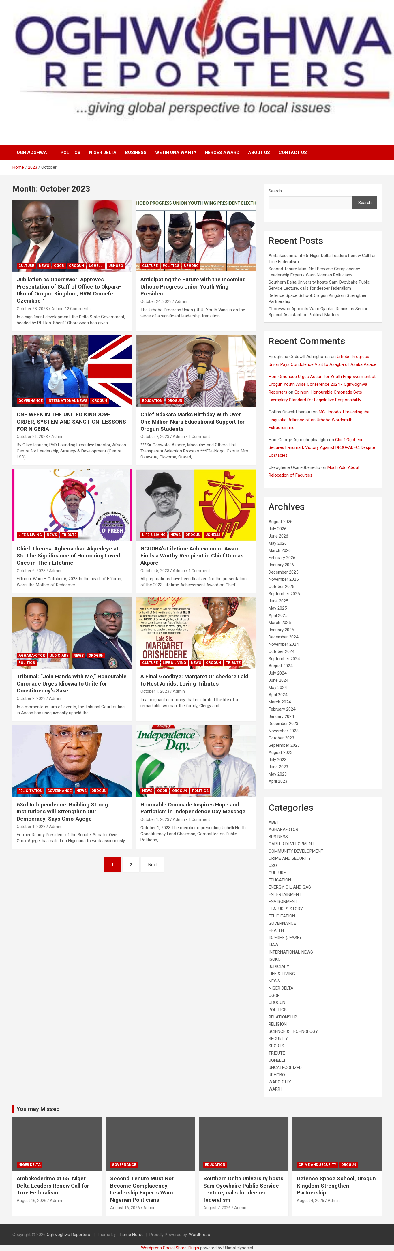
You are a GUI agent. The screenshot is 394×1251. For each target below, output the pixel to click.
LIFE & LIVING (30, 535)
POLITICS (70, 152)
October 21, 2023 (32, 436)
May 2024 (278, 687)
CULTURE (26, 266)
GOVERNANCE (30, 401)
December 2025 (283, 572)
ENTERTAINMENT (285, 894)
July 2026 (277, 528)
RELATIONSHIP (283, 1017)
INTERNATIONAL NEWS (67, 401)
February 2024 (282, 709)
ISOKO (275, 959)
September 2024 (284, 658)
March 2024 (280, 702)
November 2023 (284, 730)
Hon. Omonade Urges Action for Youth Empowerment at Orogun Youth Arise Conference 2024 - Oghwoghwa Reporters (322, 384)
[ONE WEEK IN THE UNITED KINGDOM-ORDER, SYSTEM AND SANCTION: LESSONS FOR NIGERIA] (72, 371)
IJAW (273, 944)
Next (152, 864)
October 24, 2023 (156, 301)
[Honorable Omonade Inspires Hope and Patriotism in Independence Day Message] (196, 761)
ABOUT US (259, 152)
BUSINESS (136, 152)
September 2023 (284, 745)
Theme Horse (131, 1234)
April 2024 (278, 694)
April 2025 (278, 615)
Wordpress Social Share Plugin (170, 1247)
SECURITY (278, 1038)
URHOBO (115, 266)
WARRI (275, 1089)
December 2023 (283, 723)
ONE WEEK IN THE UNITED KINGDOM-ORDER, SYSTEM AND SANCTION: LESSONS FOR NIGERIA (71, 421)
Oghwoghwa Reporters (69, 1234)
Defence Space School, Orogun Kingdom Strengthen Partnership (336, 1185)
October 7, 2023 (154, 436)
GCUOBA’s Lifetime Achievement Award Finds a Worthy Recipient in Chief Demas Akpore (191, 555)
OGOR (59, 266)
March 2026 (280, 550)
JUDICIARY (59, 655)
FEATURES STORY (286, 908)
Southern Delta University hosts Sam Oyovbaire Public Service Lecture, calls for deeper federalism (243, 1189)
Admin (57, 308)
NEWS (44, 266)
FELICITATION (30, 791)
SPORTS (276, 1045)
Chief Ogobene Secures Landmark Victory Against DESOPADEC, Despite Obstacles (322, 447)
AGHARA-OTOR (31, 655)
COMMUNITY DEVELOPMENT (296, 851)
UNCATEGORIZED (285, 1067)
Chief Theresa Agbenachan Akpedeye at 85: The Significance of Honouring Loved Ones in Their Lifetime (68, 555)
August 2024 (280, 665)
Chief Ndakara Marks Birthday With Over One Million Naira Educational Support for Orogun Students (192, 421)
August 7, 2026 (217, 1207)
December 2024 (283, 637)
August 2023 (280, 752)
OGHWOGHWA (32, 152)
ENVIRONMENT (283, 901)
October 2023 (281, 738)
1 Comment (199, 436)
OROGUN (76, 266)
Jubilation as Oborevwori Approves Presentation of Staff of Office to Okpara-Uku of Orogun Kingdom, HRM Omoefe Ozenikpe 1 (69, 290)
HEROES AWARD (222, 152)
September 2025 (284, 593)
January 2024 (281, 716)
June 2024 (278, 680)
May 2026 (278, 543)
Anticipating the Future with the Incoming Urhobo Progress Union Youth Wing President (193, 286)
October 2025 (281, 586)
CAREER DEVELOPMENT (291, 844)
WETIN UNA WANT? (175, 152)
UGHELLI (96, 266)
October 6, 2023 (31, 570)
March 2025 (280, 622)
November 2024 (284, 644)
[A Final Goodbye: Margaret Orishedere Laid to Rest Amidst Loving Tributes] (196, 633)
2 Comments (79, 308)
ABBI (273, 822)
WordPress (199, 1234)
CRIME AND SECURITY (290, 858)
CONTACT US (293, 152)
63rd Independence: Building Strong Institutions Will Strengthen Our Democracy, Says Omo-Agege (62, 811)
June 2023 (278, 766)
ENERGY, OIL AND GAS (290, 887)
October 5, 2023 (154, 570)
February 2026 (282, 557)
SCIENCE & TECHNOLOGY (293, 1031)
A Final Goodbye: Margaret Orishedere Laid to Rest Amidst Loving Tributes (194, 680)
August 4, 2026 (310, 1200)
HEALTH (276, 930)
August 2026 (280, 521)
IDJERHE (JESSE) (285, 937)
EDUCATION (152, 401)
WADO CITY (280, 1082)
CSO (273, 865)
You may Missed (38, 1109)
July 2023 (277, 759)
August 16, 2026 (31, 1200)
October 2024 (281, 651)
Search (275, 191)
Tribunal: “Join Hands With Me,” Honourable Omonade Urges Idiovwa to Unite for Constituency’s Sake (72, 683)
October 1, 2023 (154, 691)
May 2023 (278, 774)
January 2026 (281, 565)
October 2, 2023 (31, 698)
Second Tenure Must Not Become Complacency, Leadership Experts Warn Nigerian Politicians (142, 1189)
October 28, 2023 (32, 308)
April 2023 (278, 781)
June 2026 (278, 536)
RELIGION (278, 1024)
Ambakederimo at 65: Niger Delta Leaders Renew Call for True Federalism (53, 1185)
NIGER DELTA (103, 152)
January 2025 (281, 629)
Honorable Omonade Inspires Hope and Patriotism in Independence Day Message (192, 808)
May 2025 (278, 608)
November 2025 (284, 579)
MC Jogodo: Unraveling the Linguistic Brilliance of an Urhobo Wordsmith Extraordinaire (319, 419)
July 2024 (277, 673)
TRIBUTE (69, 535)
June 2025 (278, 601)
